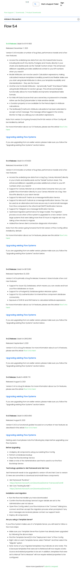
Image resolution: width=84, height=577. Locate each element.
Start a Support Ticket (49, 4)
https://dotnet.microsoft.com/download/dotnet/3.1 (30, 489)
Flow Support (9, 13)
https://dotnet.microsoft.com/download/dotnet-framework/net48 (36, 483)
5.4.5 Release (11, 43)
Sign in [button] (62, 4)
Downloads (20, 13)
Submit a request (51, 566)
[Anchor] (37, 137)
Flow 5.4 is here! (30, 350)
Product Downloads (33, 13)
